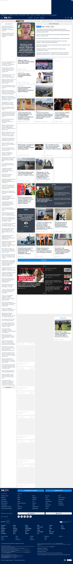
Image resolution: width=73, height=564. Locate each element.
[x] (30, 420)
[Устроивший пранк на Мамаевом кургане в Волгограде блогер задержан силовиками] (63, 214)
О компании (3, 403)
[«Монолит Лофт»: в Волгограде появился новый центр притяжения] (44, 64)
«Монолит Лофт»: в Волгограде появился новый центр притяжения (26, 62)
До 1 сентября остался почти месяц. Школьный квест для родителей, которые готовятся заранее (53, 147)
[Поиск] (65, 17)
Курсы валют (38, 15)
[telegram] (19, 420)
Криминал (34, 401)
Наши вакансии (4, 406)
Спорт (59, 399)
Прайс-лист (3, 401)
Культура (34, 403)
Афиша (27, 15)
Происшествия (49, 404)
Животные (20, 410)
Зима (33, 399)
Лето (33, 404)
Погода (16, 15)
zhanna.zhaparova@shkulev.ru (6, 459)
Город (19, 404)
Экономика (60, 406)
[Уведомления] (68, 17)
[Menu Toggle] (1, 17)
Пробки (43, 15)
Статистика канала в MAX (6, 412)
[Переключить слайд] (71, 279)
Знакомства (11, 15)
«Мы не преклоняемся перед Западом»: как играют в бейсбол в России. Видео (54, 275)
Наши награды (4, 404)
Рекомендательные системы (41, 455)
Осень (47, 401)
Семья (47, 412)
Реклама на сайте (4, 399)
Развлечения (48, 408)
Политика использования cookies (42, 453)
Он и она (47, 399)
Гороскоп (32, 15)
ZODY (47, 15)
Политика (48, 403)
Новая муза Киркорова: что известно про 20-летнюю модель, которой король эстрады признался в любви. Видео (53, 288)
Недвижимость (4, 15)
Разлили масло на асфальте (51, 268)
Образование (35, 412)
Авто (19, 399)
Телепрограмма (22, 15)
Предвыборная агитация (6, 410)
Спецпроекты (61, 408)
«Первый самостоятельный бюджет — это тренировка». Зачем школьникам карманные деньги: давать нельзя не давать (26, 217)
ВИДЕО (44, 266)
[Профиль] (71, 17)
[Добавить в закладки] (33, 55)
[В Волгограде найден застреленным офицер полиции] (44, 77)
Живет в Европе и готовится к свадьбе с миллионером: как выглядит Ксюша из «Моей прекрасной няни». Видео (29, 285)
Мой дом (34, 406)
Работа (47, 406)
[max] (27, 420)
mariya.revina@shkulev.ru (5, 461)
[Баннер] (20, 21)
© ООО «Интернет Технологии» (19, 463)
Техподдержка (4, 408)
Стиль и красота (61, 401)
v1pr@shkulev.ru (52, 450)
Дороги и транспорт (22, 406)
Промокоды (53, 15)
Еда (18, 408)
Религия (47, 410)
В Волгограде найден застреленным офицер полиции (24, 75)
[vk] (22, 420)
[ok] (24, 420)
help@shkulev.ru (8, 456)
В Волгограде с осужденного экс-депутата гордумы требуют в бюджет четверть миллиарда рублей (26, 147)
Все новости (9, 24)
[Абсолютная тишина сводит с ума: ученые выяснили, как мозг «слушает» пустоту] (26, 164)
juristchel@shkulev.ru (27, 455)
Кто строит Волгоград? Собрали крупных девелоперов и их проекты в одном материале (26, 89)
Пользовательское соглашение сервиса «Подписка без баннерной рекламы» (49, 456)
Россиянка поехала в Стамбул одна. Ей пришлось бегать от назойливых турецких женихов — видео (53, 281)
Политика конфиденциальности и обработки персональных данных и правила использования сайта (53, 458)
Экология (60, 404)
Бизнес (19, 401)
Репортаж (63, 318)
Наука (33, 408)
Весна (19, 403)
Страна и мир (61, 403)
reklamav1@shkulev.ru (59, 447)
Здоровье (20, 412)
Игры (49, 15)
